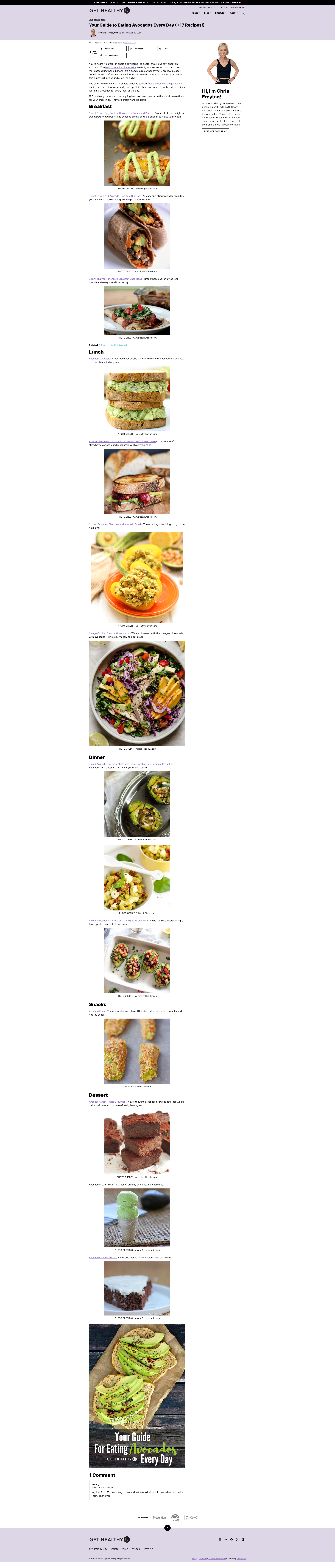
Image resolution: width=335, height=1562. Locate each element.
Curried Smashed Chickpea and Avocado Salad (115, 524)
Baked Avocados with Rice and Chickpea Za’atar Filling (119, 920)
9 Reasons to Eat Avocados (114, 345)
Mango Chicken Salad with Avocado (109, 633)
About (125, 1549)
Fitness (194, 13)
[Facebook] (231, 1539)
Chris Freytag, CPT (109, 33)
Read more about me (215, 131)
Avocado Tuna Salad (100, 358)
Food (206, 13)
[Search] (243, 13)
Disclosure (203, 1559)
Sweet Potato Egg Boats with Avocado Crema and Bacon (120, 113)
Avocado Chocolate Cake (103, 1257)
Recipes (97, 20)
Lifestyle (219, 13)
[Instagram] (220, 1539)
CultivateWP (241, 1559)
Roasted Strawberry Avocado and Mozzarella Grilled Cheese (122, 441)
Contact (223, 7)
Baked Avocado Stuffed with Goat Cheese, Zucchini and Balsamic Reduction (131, 764)
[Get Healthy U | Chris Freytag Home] (110, 10)
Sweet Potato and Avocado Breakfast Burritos (114, 196)
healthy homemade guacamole (165, 83)
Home (91, 20)
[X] (237, 1539)
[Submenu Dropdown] (199, 13)
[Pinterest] (243, 1539)
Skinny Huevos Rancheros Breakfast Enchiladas (115, 278)
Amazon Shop (237, 7)
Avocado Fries (97, 1011)
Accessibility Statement (217, 1559)
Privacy (194, 1559)
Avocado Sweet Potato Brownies (107, 1101)
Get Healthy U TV (207, 7)
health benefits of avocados (120, 67)
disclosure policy (130, 43)
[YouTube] (226, 1539)
